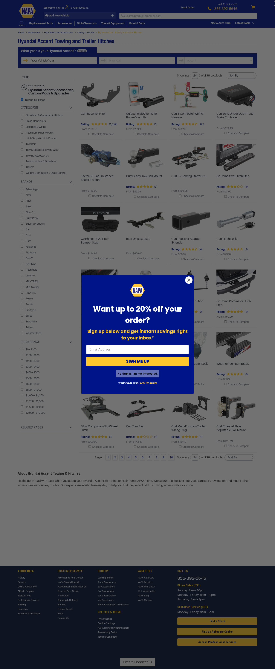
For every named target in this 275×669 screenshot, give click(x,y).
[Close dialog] (189, 280)
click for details (148, 382)
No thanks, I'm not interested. (138, 374)
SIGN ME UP (137, 361)
